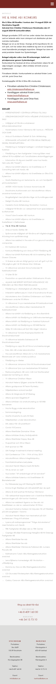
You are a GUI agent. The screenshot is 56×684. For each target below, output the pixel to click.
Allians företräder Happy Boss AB (19, 439)
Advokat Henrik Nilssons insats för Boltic (22, 466)
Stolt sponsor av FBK (14, 447)
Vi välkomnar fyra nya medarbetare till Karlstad (26, 368)
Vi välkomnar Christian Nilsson (18, 378)
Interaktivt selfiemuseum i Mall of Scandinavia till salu (28, 293)
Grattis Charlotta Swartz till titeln (19, 416)
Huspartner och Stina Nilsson (17, 443)
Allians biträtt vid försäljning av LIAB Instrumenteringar (29, 317)
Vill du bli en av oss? (14, 470)
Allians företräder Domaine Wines (20, 431)
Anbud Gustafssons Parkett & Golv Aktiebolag (25, 136)
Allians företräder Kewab (16, 539)
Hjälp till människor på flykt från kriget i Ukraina (26, 329)
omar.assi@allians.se (17, 102)
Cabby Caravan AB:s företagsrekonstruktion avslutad (29, 580)
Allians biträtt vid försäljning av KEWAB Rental (25, 325)
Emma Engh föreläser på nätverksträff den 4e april (27, 488)
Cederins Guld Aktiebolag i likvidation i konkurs (26, 205)
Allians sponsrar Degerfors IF (17, 398)
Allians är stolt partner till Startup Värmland (24, 492)
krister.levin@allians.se (18, 95)
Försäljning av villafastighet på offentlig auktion (26, 289)
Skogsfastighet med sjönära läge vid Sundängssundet (29, 197)
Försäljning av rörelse (14, 360)
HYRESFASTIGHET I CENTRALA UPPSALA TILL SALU (25, 112)
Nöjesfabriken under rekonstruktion (20, 420)
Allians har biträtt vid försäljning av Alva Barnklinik (27, 313)
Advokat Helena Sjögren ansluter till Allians (24, 382)
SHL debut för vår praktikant (17, 424)
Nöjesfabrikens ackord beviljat (18, 390)
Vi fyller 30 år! (11, 274)
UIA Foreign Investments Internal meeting (23, 450)
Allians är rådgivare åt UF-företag (20, 394)
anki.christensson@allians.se (20, 89)
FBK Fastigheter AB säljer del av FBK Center (24, 529)
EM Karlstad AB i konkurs (16, 247)
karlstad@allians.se (41, 678)
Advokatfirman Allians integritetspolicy (22, 458)
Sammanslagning (13, 412)
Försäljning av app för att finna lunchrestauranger (27, 346)
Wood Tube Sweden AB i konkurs (19, 215)
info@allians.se (15, 678)
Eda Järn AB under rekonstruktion (20, 350)
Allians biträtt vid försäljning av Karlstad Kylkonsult (27, 321)
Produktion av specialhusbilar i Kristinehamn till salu (28, 278)
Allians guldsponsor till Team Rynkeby (21, 386)
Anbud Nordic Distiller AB (16, 230)
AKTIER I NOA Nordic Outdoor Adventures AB (25, 187)
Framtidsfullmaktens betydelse (18, 462)
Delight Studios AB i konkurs (17, 201)
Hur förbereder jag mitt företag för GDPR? (23, 484)
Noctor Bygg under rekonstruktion (20, 408)
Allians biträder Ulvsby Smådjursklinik (21, 435)
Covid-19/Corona (13, 427)
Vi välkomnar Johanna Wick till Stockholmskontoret (28, 364)
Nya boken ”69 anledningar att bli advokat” (25, 474)
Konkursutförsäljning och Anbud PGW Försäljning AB (28, 250)
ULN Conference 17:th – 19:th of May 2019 (24, 454)
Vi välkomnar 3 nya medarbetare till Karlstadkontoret (29, 303)
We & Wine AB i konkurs (15, 226)
